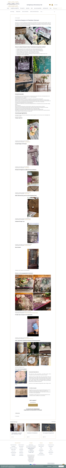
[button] (52, 5)
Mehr (41, 11)
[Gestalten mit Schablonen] (33, 427)
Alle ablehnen (55, 466)
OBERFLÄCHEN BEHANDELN (34, 11)
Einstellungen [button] (49, 466)
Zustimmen (61, 466)
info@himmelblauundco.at (32, 447)
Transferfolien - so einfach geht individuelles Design (16, 433)
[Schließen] (64, 466)
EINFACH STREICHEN (25, 11)
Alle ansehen (54, 421)
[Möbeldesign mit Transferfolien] (17, 427)
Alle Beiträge (12, 11)
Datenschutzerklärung (11, 466)
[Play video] (33, 129)
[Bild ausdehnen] (24, 36)
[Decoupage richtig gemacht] (49, 427)
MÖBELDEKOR (18, 11)
